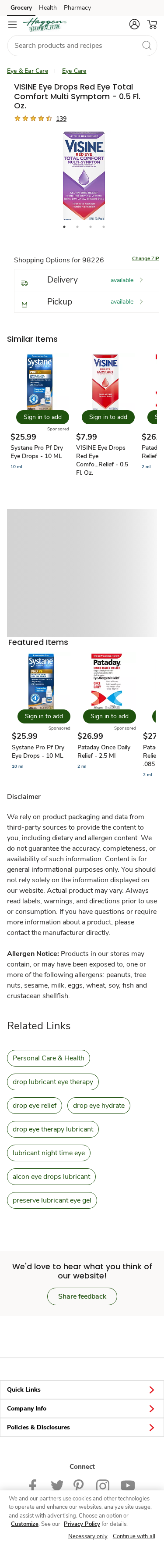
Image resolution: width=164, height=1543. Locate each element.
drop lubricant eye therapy (53, 1082)
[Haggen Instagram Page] (103, 1485)
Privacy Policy (82, 1524)
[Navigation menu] (12, 24)
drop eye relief (34, 1105)
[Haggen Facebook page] (35, 1485)
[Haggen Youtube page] (128, 1485)
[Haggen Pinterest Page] (79, 1485)
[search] (146, 45)
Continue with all (134, 1536)
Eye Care (74, 71)
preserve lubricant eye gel (52, 1200)
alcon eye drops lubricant (51, 1176)
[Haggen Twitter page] (56, 1485)
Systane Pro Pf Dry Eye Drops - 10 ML (36, 452)
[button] (134, 24)
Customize (24, 1524)
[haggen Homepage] (44, 25)
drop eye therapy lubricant (53, 1129)
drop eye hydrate (99, 1105)
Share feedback (82, 1296)
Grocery (21, 8)
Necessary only (88, 1536)
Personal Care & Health (48, 1058)
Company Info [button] (26, 1408)
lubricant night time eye (49, 1153)
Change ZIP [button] (145, 258)
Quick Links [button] (24, 1389)
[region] (82, 1516)
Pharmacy (77, 8)
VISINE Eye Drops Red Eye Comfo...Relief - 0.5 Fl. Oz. (102, 460)
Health (48, 8)
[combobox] (82, 45)
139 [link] (61, 119)
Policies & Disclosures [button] (38, 1427)
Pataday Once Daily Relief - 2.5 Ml (103, 751)
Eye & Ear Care (27, 71)
